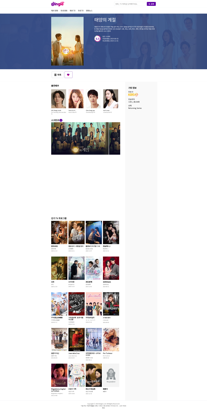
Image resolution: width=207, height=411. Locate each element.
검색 (152, 4)
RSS (103, 408)
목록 (59, 74)
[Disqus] (85, 185)
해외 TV (72, 10)
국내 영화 (63, 10)
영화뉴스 (89, 10)
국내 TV (80, 10)
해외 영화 (54, 10)
